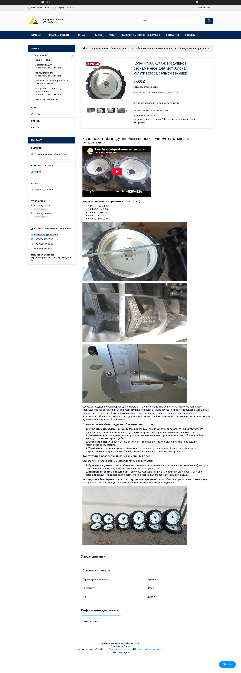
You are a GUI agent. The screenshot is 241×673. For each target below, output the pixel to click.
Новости (35, 121)
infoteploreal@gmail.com (46, 234)
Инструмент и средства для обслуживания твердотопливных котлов (49, 91)
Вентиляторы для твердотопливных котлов (48, 74)
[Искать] (209, 21)
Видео (98, 35)
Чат (230, 664)
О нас (81, 35)
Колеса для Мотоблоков (105, 48)
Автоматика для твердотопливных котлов (48, 66)
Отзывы (190, 35)
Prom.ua (135, 643)
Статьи (35, 127)
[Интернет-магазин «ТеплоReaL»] (33, 26)
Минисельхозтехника (46, 99)
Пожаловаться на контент (121, 649)
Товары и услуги (58, 35)
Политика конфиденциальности (149, 649)
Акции (112, 35)
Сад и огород (42, 60)
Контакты (172, 35)
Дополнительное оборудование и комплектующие (51, 82)
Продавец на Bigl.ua (120, 646)
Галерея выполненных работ (141, 35)
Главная (36, 35)
